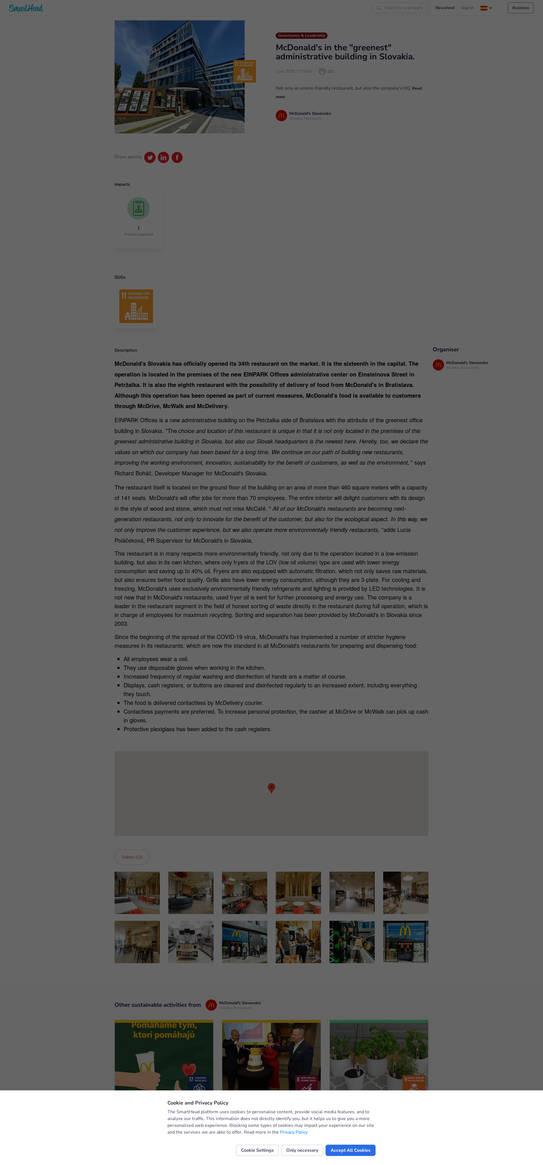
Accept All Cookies (350, 1150)
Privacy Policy (294, 1132)
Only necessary (302, 1150)
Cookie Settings (257, 1150)
